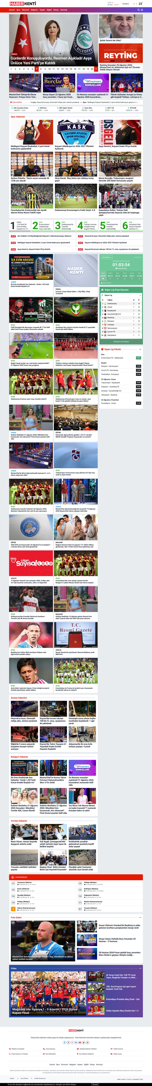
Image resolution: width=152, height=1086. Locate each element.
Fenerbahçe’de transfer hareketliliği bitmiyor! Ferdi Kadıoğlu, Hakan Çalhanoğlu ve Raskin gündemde (113, 226)
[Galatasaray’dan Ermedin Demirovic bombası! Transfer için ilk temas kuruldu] (31, 599)
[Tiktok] (83, 1042)
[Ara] (139, 10)
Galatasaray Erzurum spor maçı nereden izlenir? (29, 399)
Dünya (56, 10)
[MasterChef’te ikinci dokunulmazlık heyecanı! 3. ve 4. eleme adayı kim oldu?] (31, 455)
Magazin (34, 10)
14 (66, 69)
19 (88, 69)
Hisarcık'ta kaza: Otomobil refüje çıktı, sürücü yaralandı (107, 236)
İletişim (12, 1078)
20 (92, 69)
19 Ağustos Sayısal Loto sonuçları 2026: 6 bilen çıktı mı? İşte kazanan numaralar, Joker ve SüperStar (30, 582)
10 (49, 69)
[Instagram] (72, 1042)
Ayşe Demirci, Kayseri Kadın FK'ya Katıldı (34, 249)
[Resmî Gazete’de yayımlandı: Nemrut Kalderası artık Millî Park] (76, 635)
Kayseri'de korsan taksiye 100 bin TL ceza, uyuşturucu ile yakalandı (112, 249)
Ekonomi (25, 10)
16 (75, 69)
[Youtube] (80, 1042)
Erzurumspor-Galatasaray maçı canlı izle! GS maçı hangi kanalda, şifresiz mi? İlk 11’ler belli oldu (45, 226)
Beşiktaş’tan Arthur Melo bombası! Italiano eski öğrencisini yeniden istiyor (28, 653)
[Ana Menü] (141, 10)
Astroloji (63, 10)
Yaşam (42, 10)
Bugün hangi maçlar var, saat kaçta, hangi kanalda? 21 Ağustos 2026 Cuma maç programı (30, 364)
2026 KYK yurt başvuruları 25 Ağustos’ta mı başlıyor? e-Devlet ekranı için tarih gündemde (30, 546)
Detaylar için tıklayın (121, 342)
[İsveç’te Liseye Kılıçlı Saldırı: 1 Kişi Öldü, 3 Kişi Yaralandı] (76, 270)
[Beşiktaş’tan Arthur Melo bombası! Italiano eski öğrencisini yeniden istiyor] (31, 635)
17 (79, 69)
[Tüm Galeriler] (140, 917)
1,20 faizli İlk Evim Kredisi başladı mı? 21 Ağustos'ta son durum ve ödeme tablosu (23, 226)
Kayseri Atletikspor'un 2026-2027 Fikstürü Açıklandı (93, 102)
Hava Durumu (50, 1049)
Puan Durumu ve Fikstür (19, 1054)
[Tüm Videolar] (140, 968)
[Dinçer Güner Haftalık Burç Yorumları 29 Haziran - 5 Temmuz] (87, 940)
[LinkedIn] (76, 1042)
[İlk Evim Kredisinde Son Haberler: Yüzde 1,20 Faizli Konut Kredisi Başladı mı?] (31, 267)
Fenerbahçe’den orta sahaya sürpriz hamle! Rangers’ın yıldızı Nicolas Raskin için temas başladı (74, 582)
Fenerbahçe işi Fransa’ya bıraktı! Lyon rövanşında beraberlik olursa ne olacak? (74, 689)
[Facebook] (64, 1042)
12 (58, 69)
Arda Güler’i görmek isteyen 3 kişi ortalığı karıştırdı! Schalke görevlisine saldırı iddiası (30, 689)
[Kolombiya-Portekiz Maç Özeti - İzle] (96, 999)
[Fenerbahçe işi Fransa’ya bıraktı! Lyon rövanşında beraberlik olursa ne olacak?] (76, 671)
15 (71, 69)
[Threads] (87, 1042)
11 (54, 69)
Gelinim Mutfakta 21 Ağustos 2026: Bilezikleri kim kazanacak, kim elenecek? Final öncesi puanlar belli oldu (30, 437)
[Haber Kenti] (23, 3)
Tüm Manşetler (50, 1054)
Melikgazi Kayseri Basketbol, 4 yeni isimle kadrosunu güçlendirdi (39, 102)
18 (83, 69)
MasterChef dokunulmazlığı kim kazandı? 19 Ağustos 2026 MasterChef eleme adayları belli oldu (75, 510)
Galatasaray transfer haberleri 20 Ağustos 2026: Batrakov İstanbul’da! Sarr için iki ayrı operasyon (29, 510)
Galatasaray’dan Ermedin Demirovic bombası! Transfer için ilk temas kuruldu (28, 617)
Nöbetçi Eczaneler (18, 1049)
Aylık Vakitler (107, 283)
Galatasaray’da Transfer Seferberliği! (67, 226)
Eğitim (58, 432)
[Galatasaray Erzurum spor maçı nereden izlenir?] (31, 382)
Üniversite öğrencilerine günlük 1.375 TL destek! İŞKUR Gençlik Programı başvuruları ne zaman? (74, 436)
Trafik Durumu (118, 1049)
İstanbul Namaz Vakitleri (88, 1049)
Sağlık (49, 10)
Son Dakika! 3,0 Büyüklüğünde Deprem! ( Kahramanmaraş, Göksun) (44, 236)
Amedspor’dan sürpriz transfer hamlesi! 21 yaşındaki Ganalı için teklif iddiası (135, 226)
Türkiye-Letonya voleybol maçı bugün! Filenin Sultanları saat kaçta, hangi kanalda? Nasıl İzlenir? (90, 226)
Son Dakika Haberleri (86, 1054)
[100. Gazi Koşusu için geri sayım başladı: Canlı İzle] (96, 988)
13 (62, 69)
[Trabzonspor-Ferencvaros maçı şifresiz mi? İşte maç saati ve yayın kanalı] (76, 455)
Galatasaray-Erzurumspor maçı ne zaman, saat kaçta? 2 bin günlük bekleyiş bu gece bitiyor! (73, 400)
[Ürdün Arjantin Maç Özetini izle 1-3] (96, 1011)
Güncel (12, 10)
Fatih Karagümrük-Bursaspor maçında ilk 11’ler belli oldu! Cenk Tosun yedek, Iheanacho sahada (30, 328)
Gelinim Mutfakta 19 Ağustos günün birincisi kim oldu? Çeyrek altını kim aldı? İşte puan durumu (74, 617)
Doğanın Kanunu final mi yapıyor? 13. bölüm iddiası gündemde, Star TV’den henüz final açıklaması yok (75, 546)
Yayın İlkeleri (24, 1078)
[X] (68, 1042)
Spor (18, 10)
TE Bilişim (129, 1079)
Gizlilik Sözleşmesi (40, 1078)
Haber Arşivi (117, 1054)
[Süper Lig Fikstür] (140, 349)
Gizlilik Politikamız (84, 1084)
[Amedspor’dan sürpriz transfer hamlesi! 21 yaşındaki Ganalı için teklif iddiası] (76, 310)
